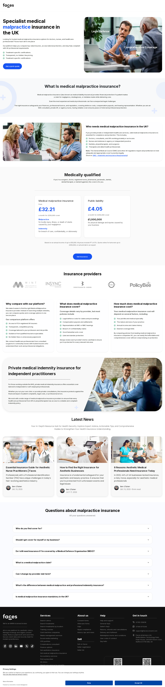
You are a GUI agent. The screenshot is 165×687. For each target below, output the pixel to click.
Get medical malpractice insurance (53, 653)
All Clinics (43, 662)
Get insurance (82, 257)
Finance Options (46, 647)
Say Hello (103, 641)
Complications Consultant (49, 644)
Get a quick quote (12, 66)
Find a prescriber (46, 659)
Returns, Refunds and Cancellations (113, 629)
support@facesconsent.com (146, 631)
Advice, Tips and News (85, 632)
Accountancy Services (48, 656)
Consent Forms (83, 621)
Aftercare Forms (83, 624)
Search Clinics (45, 621)
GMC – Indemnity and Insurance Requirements (110, 155)
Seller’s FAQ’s (105, 626)
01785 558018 (141, 622)
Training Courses (46, 629)
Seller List (80, 650)
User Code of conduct (108, 638)
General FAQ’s (105, 624)
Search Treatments (47, 624)
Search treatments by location (51, 626)
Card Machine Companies (50, 632)
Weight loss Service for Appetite (52, 665)
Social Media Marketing (49, 638)
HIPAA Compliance (84, 629)
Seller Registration (84, 647)
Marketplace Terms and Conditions (113, 635)
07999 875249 (141, 627)
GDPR (79, 626)
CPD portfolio (45, 641)
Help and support (106, 621)
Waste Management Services (51, 635)
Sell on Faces (82, 644)
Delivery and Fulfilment (108, 632)
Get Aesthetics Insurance (49, 650)
